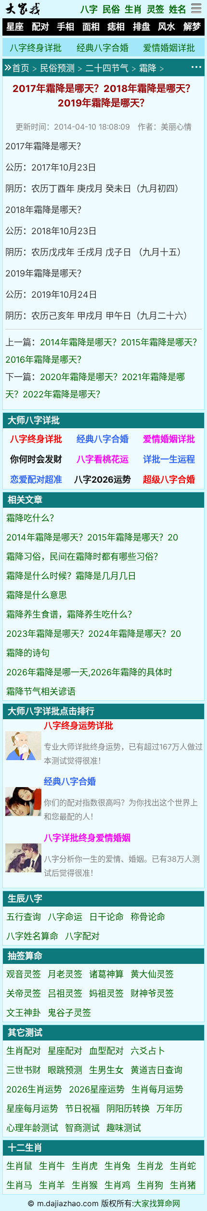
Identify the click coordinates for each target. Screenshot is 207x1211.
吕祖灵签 (65, 993)
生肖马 (19, 1185)
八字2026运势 (102, 479)
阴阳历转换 (128, 1109)
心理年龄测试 (32, 1128)
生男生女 (106, 1070)
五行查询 (23, 917)
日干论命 (106, 917)
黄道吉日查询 (156, 1070)
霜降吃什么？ (32, 518)
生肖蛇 (183, 1166)
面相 (91, 27)
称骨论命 (147, 917)
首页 (20, 68)
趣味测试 (123, 1128)
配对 (40, 27)
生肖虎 (85, 1166)
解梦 (192, 27)
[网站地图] (196, 11)
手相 (65, 27)
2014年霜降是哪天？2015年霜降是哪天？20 (92, 537)
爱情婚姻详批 (169, 48)
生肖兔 (117, 1166)
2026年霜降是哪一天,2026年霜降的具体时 (89, 672)
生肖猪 (183, 1185)
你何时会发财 (36, 459)
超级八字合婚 (169, 479)
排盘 (141, 27)
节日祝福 (82, 1109)
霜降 (147, 68)
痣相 (116, 27)
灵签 (155, 9)
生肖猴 (85, 1185)
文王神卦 (23, 1013)
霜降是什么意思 (36, 595)
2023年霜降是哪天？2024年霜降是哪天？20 (93, 634)
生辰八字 (25, 899)
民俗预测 (57, 68)
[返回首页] (22, 12)
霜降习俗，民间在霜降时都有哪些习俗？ (84, 557)
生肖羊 (52, 1185)
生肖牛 (52, 1166)
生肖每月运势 (157, 1089)
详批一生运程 (169, 459)
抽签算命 (25, 956)
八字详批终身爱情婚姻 (87, 838)
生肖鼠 (19, 1166)
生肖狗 (150, 1185)
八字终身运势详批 (78, 726)
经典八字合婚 (103, 48)
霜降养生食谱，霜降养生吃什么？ (71, 614)
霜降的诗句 (28, 653)
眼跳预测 (65, 1070)
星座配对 (65, 1051)
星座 (15, 27)
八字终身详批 (36, 48)
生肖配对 (23, 1051)
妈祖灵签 (106, 993)
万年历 (169, 1109)
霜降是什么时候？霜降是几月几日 (71, 576)
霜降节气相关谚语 (41, 691)
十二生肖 (25, 1148)
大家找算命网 (157, 1203)
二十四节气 (107, 68)
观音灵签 (23, 974)
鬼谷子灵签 (69, 1013)
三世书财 (23, 1070)
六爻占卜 (147, 1051)
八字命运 (65, 917)
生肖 (133, 9)
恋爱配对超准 (36, 479)
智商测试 (82, 1128)
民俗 (111, 9)
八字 (89, 9)
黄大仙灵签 (152, 974)
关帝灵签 (23, 993)
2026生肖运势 (34, 1089)
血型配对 (106, 1051)
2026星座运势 (97, 1089)
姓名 (177, 9)
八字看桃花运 (103, 459)
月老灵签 (65, 974)
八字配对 (82, 936)
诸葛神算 (106, 974)
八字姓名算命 (32, 936)
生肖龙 (150, 1166)
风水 (166, 27)
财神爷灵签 (152, 993)
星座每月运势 (32, 1109)
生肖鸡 (117, 1185)
